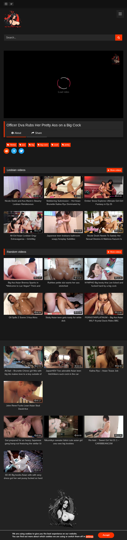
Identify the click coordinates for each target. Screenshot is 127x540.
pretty (67, 145)
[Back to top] (117, 531)
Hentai (13, 145)
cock (56, 145)
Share (38, 133)
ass (23, 145)
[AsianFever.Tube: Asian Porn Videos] (63, 20)
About (17, 133)
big (32, 145)
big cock (44, 145)
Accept (106, 535)
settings (89, 536)
